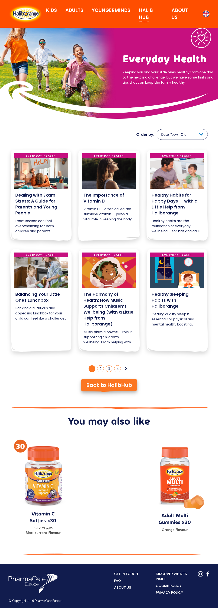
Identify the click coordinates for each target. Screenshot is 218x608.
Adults (74, 10)
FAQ (117, 580)
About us (122, 587)
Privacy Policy (169, 592)
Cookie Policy (169, 585)
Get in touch (126, 573)
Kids (51, 10)
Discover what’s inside (171, 576)
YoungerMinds (111, 10)
